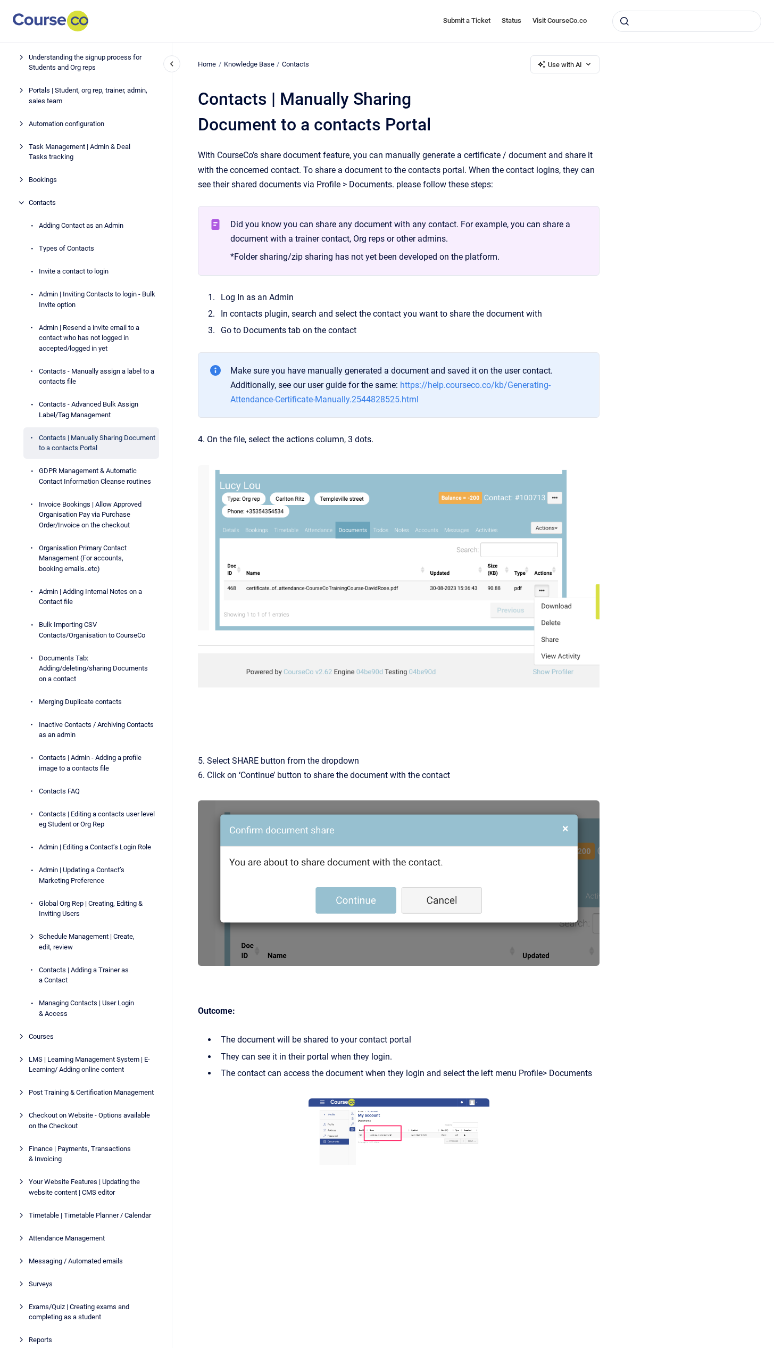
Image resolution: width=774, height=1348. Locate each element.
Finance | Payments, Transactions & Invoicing (80, 1154)
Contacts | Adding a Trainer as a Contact (84, 975)
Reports (40, 1340)
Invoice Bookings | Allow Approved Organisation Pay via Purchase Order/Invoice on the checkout (90, 514)
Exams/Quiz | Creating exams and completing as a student (79, 1312)
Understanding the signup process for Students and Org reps (85, 62)
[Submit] (624, 21)
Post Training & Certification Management (91, 1092)
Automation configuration (66, 124)
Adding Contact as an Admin (81, 225)
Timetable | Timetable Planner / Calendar (90, 1215)
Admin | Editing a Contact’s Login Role (95, 847)
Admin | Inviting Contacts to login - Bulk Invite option (97, 299)
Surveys (41, 1284)
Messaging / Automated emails (76, 1261)
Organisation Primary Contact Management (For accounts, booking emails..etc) (83, 558)
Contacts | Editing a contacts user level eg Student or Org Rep (97, 819)
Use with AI (565, 65)
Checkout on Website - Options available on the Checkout (89, 1120)
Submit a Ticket (466, 20)
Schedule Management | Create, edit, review (87, 941)
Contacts (42, 202)
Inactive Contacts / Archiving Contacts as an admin (96, 730)
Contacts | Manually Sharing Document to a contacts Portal (97, 443)
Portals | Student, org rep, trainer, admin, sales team (88, 95)
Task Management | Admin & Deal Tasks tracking (79, 152)
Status (511, 20)
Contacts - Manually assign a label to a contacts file (96, 376)
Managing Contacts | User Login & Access (86, 1008)
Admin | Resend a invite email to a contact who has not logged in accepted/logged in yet (89, 338)
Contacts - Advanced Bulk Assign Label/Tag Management (88, 409)
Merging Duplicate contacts (80, 702)
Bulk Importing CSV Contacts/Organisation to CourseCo (92, 630)
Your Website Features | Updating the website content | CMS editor (84, 1187)
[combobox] (687, 21)
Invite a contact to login (74, 271)
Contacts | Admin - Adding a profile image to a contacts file (90, 763)
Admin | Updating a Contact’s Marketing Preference (81, 875)
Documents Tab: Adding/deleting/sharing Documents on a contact (93, 668)
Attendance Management (67, 1238)
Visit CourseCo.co (559, 20)
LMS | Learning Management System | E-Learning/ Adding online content (89, 1064)
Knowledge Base (249, 64)
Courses (41, 1036)
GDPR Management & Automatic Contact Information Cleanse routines (95, 476)
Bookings (43, 180)
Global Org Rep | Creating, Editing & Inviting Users (91, 908)
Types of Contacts (66, 248)
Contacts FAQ (59, 791)
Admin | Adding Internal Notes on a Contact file (90, 597)
